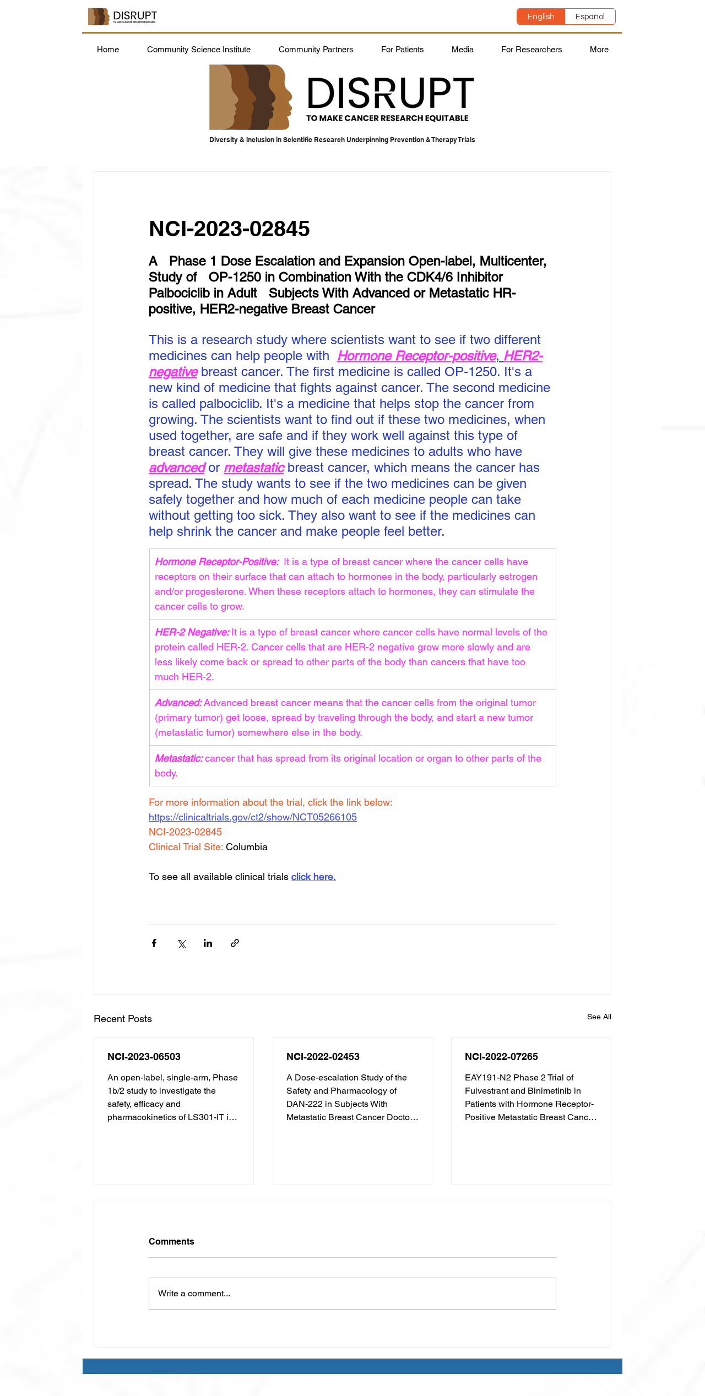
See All (599, 1016)
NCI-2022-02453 (323, 1056)
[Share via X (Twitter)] (181, 943)
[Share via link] (235, 943)
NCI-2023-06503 (144, 1056)
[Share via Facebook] (154, 943)
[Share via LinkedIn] (208, 943)
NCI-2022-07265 (501, 1056)
